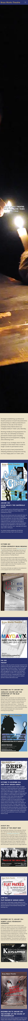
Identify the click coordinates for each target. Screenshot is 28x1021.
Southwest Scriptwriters (13, 833)
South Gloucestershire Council (10, 812)
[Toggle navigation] (25, 2)
